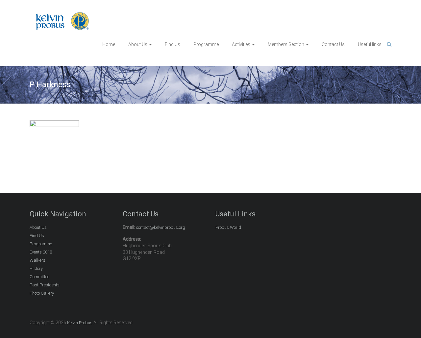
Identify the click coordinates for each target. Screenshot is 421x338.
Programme (206, 44)
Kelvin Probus (79, 322)
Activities (241, 44)
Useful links (370, 44)
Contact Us (333, 44)
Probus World (228, 227)
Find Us (172, 44)
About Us (137, 44)
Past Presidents (45, 284)
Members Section (286, 44)
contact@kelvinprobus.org (160, 227)
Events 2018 (41, 252)
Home (108, 44)
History (36, 268)
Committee (39, 276)
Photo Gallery (42, 293)
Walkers (37, 260)
